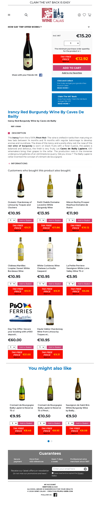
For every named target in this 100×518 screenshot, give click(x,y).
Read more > (63, 88)
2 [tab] (51, 441)
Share (40, 75)
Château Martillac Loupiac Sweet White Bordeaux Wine (19, 268)
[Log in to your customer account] (80, 15)
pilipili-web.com (65, 491)
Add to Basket (25, 220)
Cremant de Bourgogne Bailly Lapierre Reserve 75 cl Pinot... (50, 408)
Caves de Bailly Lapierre (73, 149)
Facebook (55, 494)
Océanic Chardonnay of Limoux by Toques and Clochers (20, 205)
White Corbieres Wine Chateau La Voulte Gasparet (48, 268)
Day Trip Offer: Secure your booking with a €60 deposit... (20, 332)
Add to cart (72, 67)
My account (50, 485)
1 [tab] (49, 441)
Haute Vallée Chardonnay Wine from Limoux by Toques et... (50, 332)
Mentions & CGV (50, 487)
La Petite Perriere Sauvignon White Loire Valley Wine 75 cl (77, 268)
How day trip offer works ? (24, 27)
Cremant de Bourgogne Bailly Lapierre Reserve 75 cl (22, 408)
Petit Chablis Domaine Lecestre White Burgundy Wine (48, 205)
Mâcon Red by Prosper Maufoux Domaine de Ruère (77, 205)
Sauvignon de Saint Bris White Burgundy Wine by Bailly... (78, 408)
